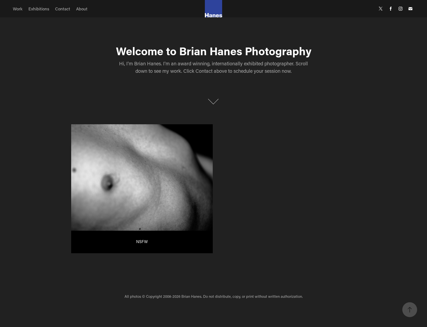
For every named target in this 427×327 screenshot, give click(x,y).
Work (17, 8)
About (81, 8)
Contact (62, 8)
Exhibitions (38, 8)
